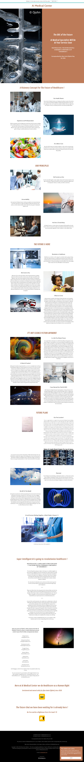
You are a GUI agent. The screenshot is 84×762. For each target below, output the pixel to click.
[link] (42, 6)
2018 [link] (64, 58)
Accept (71, 757)
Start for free (54, 1)
